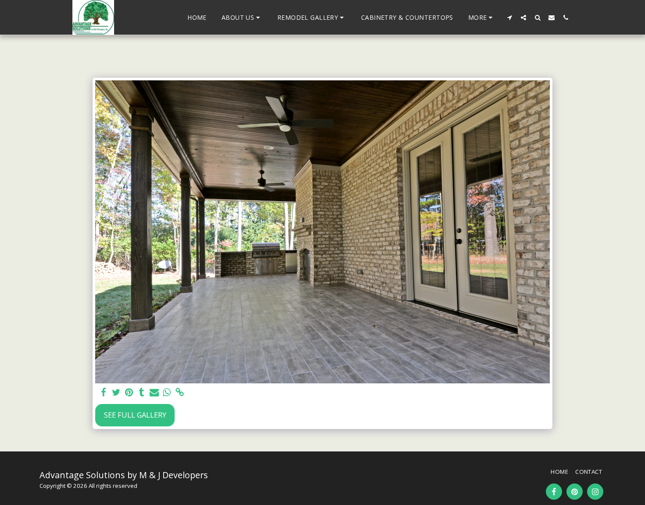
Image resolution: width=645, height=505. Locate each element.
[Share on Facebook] (103, 392)
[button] (242, 17)
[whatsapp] (167, 392)
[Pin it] (128, 392)
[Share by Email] (154, 392)
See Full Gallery (135, 415)
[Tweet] (116, 392)
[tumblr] (141, 392)
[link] (179, 392)
